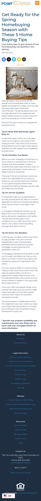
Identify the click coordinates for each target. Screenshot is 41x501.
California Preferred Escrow (20, 409)
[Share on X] (9, 59)
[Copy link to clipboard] (24, 59)
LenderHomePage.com (27, 493)
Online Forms (20, 439)
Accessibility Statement (20, 383)
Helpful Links (20, 379)
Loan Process (20, 430)
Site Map (20, 388)
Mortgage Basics (20, 434)
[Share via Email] (19, 59)
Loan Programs (20, 425)
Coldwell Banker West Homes (20, 400)
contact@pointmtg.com (20, 463)
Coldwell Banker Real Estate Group (20, 404)
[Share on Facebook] (4, 59)
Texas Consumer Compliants (20, 361)
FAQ (20, 443)
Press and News (20, 343)
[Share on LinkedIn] (14, 59)
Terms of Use (20, 375)
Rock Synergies (20, 413)
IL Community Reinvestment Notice (21, 366)
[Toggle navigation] (37, 3)
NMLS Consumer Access (20, 473)
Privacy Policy (20, 370)
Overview (20, 339)
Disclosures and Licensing (20, 357)
